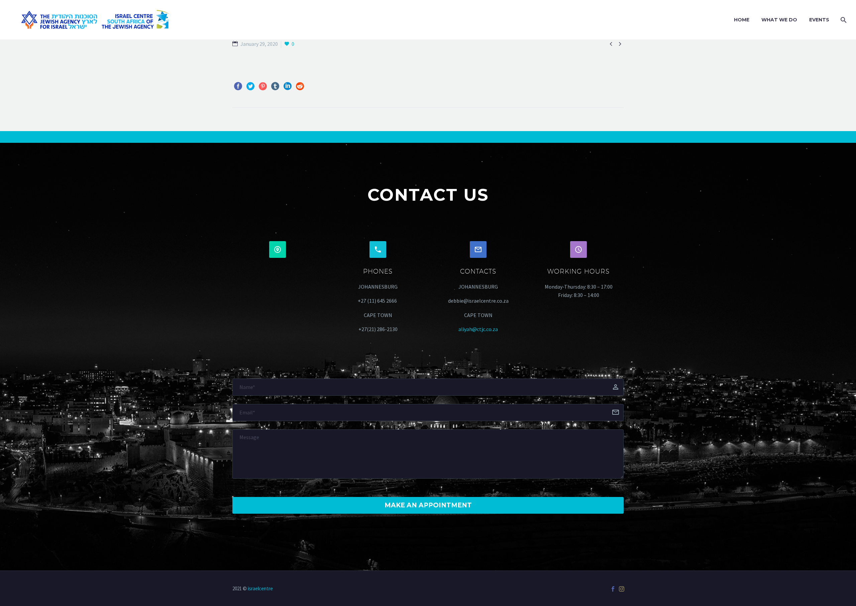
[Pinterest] (263, 86)
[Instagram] (621, 589)
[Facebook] (238, 86)
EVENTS (819, 20)
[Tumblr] (275, 86)
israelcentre (260, 588)
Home (741, 20)
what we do (779, 20)
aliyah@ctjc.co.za (478, 329)
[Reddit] (300, 86)
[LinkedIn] (288, 86)
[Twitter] (250, 86)
